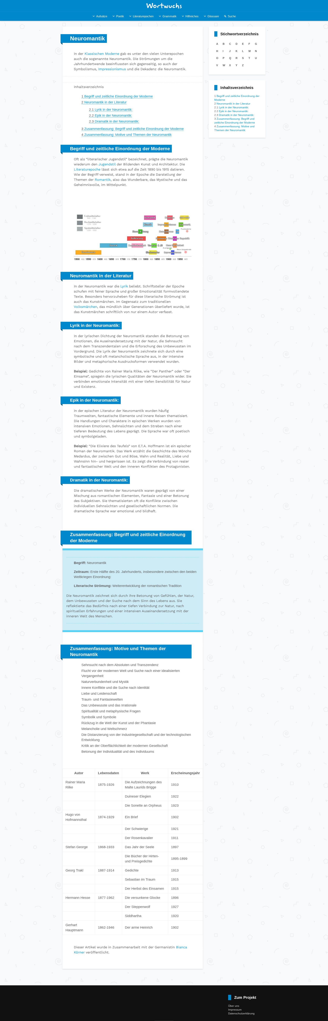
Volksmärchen (85, 307)
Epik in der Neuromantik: (110, 115)
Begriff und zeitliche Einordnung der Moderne (117, 96)
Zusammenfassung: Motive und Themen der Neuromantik (126, 135)
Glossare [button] (213, 16)
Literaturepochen (143, 16)
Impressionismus (112, 69)
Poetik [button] (120, 16)
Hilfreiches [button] (192, 16)
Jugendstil (107, 164)
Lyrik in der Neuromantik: (110, 110)
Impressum (235, 1009)
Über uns (233, 1005)
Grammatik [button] (169, 16)
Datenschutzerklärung (241, 1013)
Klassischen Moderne (101, 54)
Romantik (103, 180)
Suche (232, 16)
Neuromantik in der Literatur (104, 102)
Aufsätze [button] (101, 16)
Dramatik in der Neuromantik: (114, 121)
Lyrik (124, 286)
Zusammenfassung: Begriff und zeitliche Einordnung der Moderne (132, 129)
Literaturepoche (87, 169)
